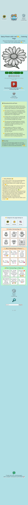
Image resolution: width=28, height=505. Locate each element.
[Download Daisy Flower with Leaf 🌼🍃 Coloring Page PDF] (14, 84)
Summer (14, 224)
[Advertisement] (14, 162)
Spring (20, 224)
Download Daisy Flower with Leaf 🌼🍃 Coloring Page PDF (14, 88)
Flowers (7, 224)
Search (20, 304)
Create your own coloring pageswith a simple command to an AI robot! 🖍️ (14, 476)
